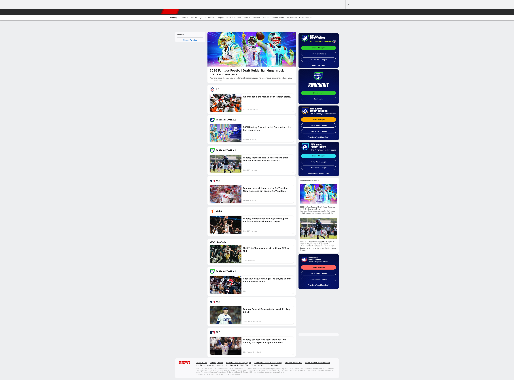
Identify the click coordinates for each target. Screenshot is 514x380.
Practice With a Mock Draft (318, 137)
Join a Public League (319, 125)
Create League (318, 93)
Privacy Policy (216, 362)
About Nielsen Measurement (317, 362)
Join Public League (318, 54)
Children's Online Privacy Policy (268, 362)
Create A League (318, 48)
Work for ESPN (258, 365)
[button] (342, 12)
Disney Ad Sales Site (239, 365)
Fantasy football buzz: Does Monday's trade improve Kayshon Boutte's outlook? (317, 243)
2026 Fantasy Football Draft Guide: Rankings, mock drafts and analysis (318, 208)
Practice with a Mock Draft (318, 173)
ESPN (170, 12)
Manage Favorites (190, 40)
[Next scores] (348, 4)
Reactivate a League (319, 131)
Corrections (273, 365)
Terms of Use (201, 362)
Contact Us (222, 365)
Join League (318, 99)
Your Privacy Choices (205, 365)
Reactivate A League (319, 60)
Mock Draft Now (318, 65)
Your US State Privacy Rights (238, 362)
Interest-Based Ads (293, 362)
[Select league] (171, 4)
